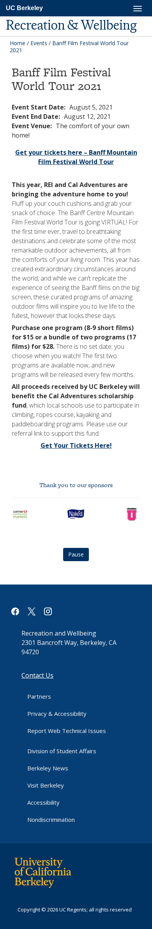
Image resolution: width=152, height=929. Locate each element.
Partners (39, 696)
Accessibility (43, 802)
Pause (76, 554)
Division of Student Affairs (61, 751)
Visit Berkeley (45, 785)
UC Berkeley (24, 8)
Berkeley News (47, 768)
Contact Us (37, 675)
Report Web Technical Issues (66, 731)
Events (38, 43)
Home (17, 43)
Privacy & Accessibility (57, 713)
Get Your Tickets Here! (76, 445)
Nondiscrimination (51, 819)
